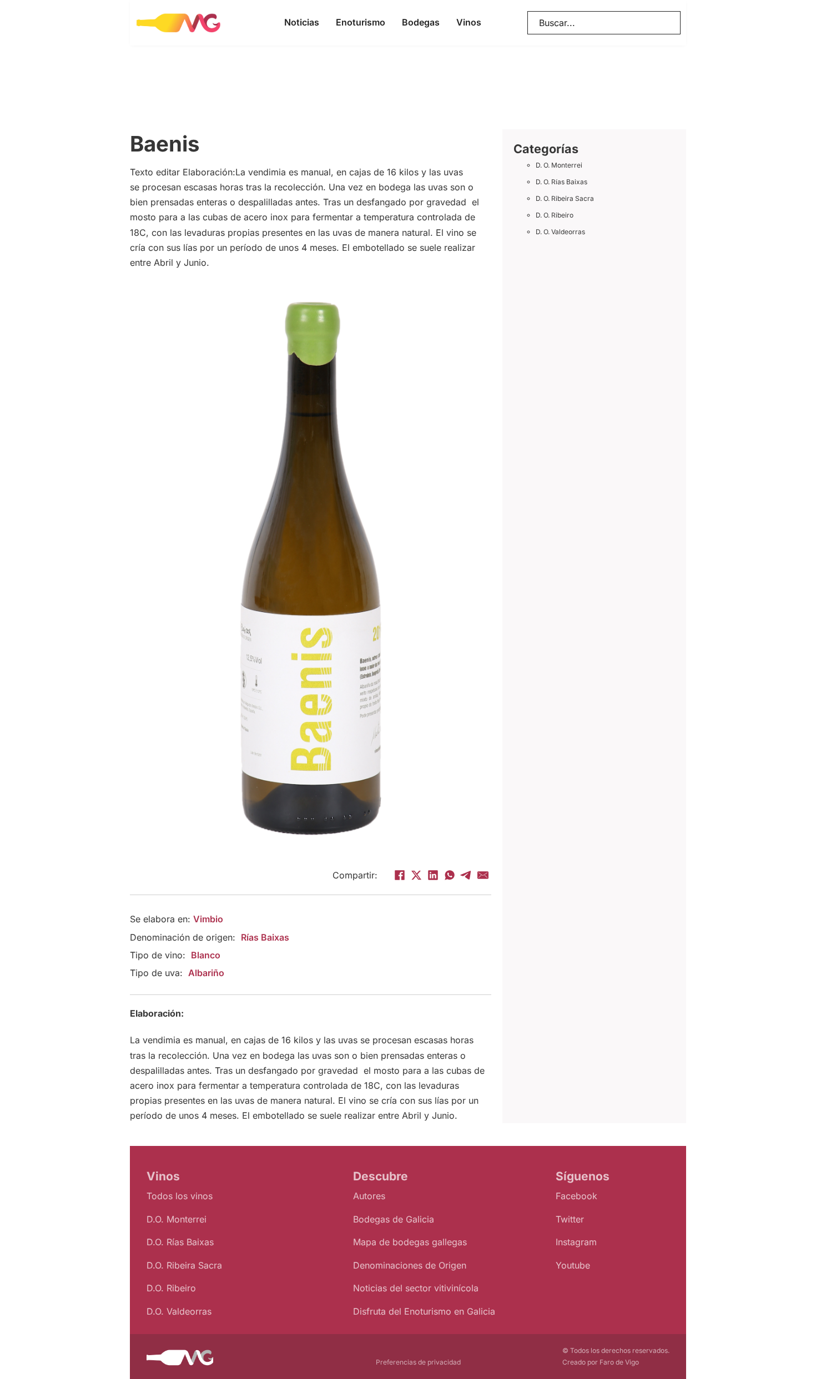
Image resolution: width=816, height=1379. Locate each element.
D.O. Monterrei (176, 1219)
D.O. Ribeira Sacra (184, 1265)
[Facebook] (399, 875)
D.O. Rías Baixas (180, 1241)
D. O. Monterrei (559, 165)
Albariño (206, 972)
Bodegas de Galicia (393, 1219)
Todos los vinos (180, 1195)
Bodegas (421, 22)
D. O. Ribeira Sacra (565, 198)
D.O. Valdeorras (179, 1311)
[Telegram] (466, 875)
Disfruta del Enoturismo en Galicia (424, 1311)
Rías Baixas (265, 937)
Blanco (205, 955)
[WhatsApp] (449, 875)
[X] (416, 875)
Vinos (468, 22)
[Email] (483, 875)
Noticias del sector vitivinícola (415, 1288)
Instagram (576, 1241)
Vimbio (208, 919)
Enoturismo (360, 22)
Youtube (573, 1265)
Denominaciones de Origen (409, 1265)
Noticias (301, 22)
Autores (369, 1195)
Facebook (576, 1195)
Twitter (570, 1219)
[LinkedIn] (433, 875)
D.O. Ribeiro (171, 1288)
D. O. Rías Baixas (561, 182)
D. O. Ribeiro (554, 215)
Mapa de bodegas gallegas (410, 1241)
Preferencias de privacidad (418, 1362)
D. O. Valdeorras (560, 232)
